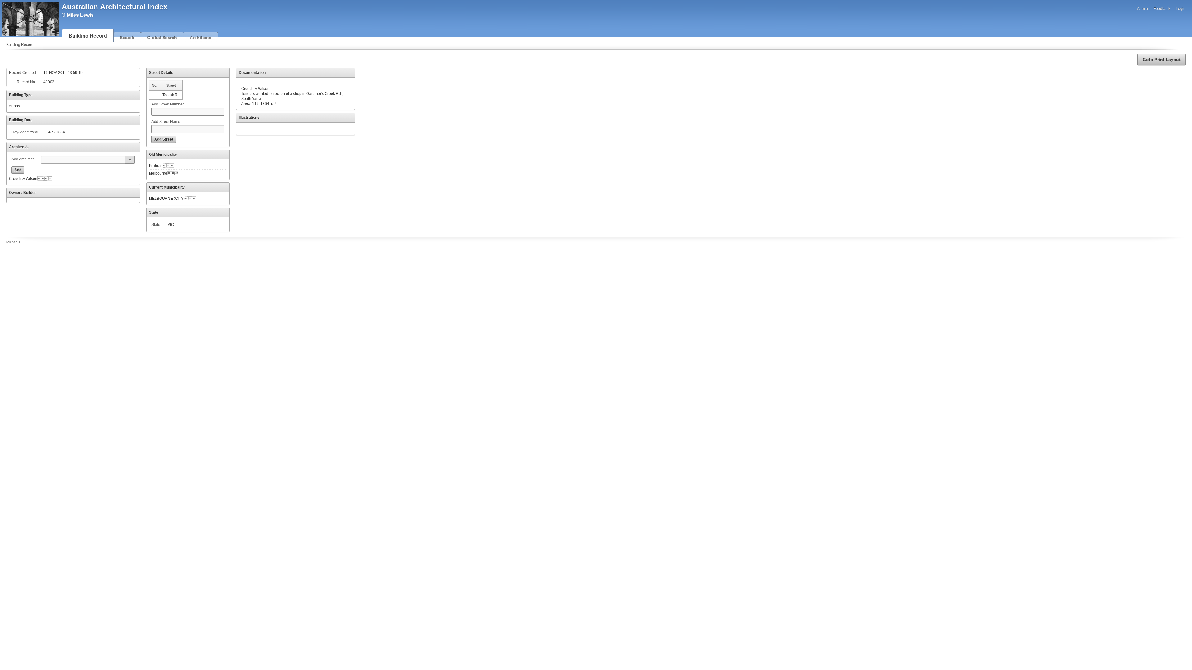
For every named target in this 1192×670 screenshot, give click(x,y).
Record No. (26, 82)
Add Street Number (167, 104)
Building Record (88, 35)
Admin (1142, 9)
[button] (1161, 59)
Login (1180, 9)
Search (127, 37)
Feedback (1162, 9)
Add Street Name (165, 121)
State (155, 224)
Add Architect (22, 159)
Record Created (22, 72)
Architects (200, 37)
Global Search (162, 37)
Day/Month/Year (24, 132)
